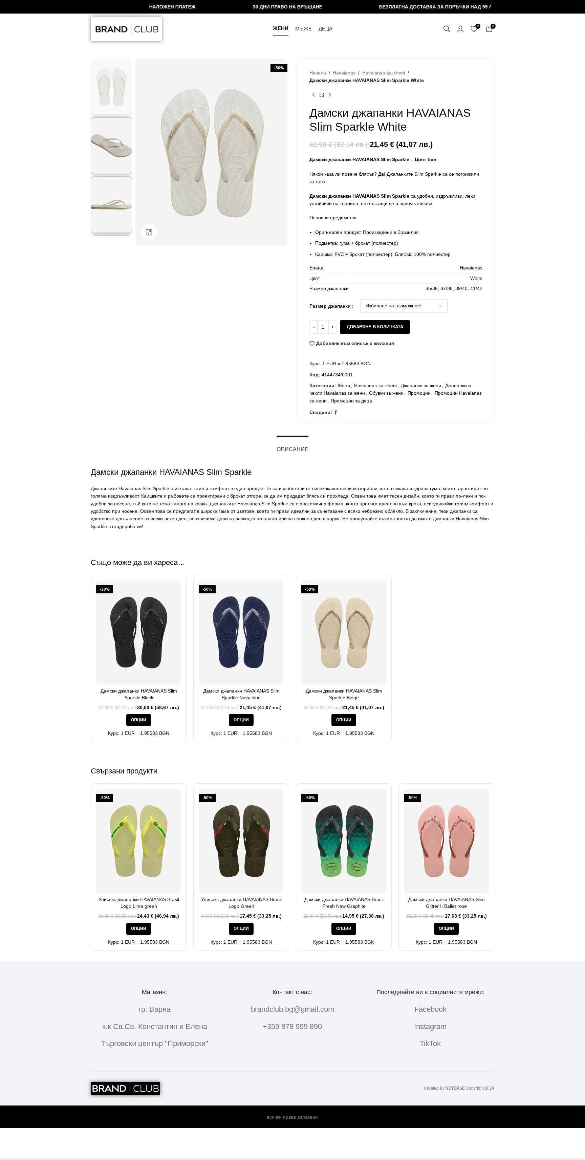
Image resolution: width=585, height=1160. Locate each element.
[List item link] (292, 1009)
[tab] (292, 446)
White (476, 278)
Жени (344, 385)
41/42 (476, 288)
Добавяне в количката (375, 326)
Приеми (558, 1148)
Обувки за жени (386, 393)
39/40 (461, 288)
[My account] (460, 29)
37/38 (446, 288)
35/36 (432, 288)
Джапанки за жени (421, 385)
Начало (317, 72)
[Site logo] (126, 28)
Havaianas (344, 72)
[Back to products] (322, 95)
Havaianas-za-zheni (383, 72)
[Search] (447, 29)
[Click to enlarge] (148, 232)
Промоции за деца (351, 400)
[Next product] (330, 95)
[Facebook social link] (335, 412)
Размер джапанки (330, 306)
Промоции (419, 393)
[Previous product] (313, 95)
